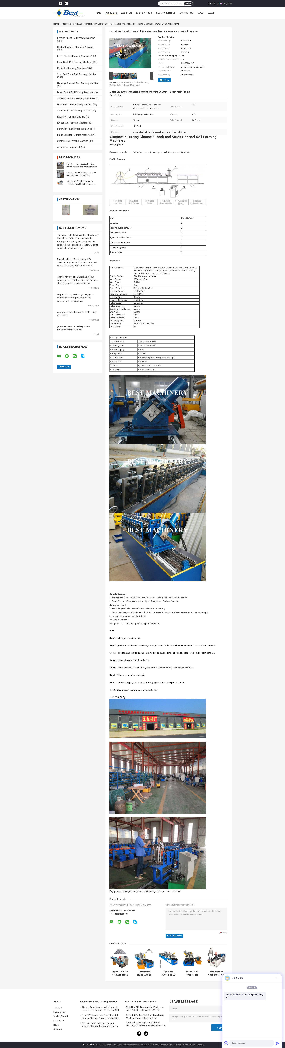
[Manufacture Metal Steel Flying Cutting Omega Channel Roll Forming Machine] (216, 958)
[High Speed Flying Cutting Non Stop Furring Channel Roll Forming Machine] (60, 165)
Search (188, 4)
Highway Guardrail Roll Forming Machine (77, 83)
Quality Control (165, 13)
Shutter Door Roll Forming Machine (75, 98)
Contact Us (186, 13)
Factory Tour (144, 13)
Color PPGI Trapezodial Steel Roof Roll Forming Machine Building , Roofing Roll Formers (100, 1017)
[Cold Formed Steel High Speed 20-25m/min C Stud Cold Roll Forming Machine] (60, 182)
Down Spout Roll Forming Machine (75, 92)
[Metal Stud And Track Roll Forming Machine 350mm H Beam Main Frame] (130, 53)
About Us (126, 13)
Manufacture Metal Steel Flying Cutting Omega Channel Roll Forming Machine (216, 973)
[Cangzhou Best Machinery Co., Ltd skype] (84, 356)
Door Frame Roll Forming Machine (74, 104)
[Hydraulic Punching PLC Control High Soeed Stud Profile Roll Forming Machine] (168, 958)
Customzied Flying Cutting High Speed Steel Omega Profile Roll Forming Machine (144, 973)
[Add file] (226, 1043)
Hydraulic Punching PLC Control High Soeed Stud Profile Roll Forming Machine (168, 973)
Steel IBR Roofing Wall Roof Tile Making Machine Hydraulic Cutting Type (145, 1016)
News (200, 13)
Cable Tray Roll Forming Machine (74, 110)
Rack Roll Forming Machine (71, 116)
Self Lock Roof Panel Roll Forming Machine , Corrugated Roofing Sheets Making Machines (100, 1025)
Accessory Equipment (68, 147)
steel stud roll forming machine (149, 891)
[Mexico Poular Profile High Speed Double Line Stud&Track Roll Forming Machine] (192, 958)
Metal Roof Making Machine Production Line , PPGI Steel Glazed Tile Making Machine (145, 1009)
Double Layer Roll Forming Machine (75, 47)
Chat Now (212, 3)
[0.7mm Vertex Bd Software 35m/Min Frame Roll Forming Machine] (60, 174)
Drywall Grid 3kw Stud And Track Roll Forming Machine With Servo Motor (120, 973)
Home (98, 13)
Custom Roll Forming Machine (72, 141)
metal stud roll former (172, 891)
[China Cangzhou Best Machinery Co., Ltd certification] (65, 210)
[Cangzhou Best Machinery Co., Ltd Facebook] (60, 3)
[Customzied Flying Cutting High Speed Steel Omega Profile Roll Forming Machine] (144, 958)
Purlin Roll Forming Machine (71, 68)
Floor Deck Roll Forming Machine (74, 62)
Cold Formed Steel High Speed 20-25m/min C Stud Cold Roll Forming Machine (80, 184)
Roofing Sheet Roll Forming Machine (76, 38)
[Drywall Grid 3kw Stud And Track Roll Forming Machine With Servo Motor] (119, 958)
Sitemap (57, 1029)
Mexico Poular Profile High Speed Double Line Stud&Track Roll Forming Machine (192, 973)
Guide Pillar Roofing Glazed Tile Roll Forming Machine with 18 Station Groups (145, 1024)
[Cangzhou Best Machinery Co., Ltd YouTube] (66, 3)
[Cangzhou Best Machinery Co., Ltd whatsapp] (68, 356)
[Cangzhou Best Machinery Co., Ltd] (69, 13)
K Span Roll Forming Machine (72, 122)
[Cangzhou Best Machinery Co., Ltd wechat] (76, 356)
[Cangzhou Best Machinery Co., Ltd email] (61, 356)
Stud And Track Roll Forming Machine (91, 24)
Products (111, 13)
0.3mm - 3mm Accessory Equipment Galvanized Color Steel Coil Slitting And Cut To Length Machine (100, 1009)
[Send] (277, 1043)
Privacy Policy (88, 1045)
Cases (211, 13)
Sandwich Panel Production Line (74, 128)
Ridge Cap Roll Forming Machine (74, 135)
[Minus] (277, 978)
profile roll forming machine (125, 891)
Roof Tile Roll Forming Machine (73, 56)
